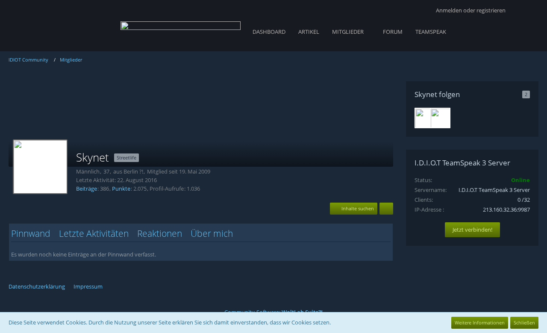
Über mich (212, 233)
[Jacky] (440, 118)
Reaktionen (159, 233)
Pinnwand (30, 233)
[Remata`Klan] (425, 118)
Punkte (121, 188)
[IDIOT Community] (181, 30)
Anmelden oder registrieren (471, 10)
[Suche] (525, 10)
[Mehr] (386, 209)
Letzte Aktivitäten (94, 233)
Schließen (524, 322)
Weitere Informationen (480, 322)
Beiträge (86, 188)
